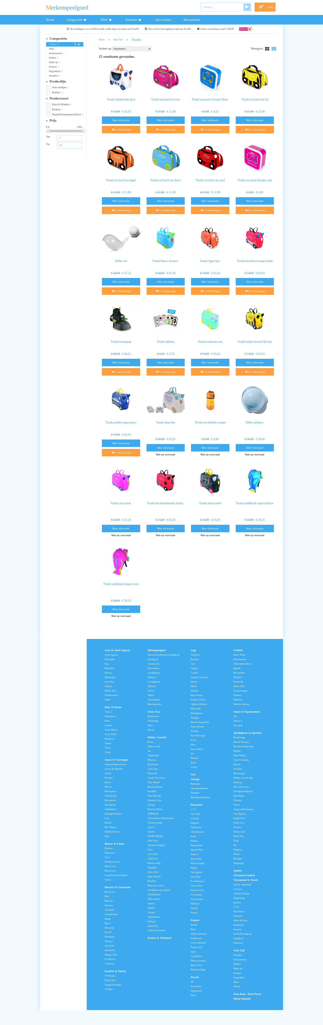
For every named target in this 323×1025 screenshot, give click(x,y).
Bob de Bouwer (241, 742)
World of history (241, 704)
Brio (107, 896)
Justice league (240, 690)
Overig (151, 804)
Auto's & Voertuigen (116, 759)
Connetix (109, 963)
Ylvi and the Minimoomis (161, 818)
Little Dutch (111, 730)
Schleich (238, 650)
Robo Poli (238, 836)
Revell (108, 932)
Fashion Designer (156, 845)
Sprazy (151, 903)
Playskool (110, 738)
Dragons (195, 823)
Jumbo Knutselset (157, 930)
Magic (194, 867)
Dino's (236, 854)
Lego (193, 650)
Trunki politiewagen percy (120, 422)
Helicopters (110, 791)
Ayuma (194, 908)
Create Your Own (156, 778)
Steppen (152, 677)
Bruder (108, 822)
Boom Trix (110, 892)
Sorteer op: (105, 48)
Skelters (152, 686)
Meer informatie (121, 120)
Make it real (154, 746)
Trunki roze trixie (121, 503)
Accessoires (153, 664)
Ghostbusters (197, 832)
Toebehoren (111, 796)
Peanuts (237, 695)
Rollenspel (153, 716)
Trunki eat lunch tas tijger (121, 180)
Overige (195, 779)
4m (149, 751)
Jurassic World (198, 699)
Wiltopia (195, 903)
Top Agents (196, 872)
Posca (150, 742)
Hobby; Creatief (157, 737)
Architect (195, 655)
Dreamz (194, 758)
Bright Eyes (239, 818)
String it (152, 921)
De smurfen (239, 672)
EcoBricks (110, 959)
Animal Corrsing (199, 677)
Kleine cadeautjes (242, 884)
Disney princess (199, 933)
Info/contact (163, 19)
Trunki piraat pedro (210, 503)
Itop (107, 664)
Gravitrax (109, 945)
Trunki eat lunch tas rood (210, 180)
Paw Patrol (238, 796)
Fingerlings (239, 898)
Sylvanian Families (244, 875)
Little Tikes (110, 734)
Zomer (151, 690)
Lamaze (109, 725)
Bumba (237, 751)
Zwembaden (154, 699)
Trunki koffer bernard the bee (254, 341)
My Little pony (241, 787)
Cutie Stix (153, 769)
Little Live (238, 822)
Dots (193, 744)
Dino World (153, 782)
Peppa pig (238, 863)
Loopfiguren (154, 681)
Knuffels (152, 791)
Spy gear (237, 725)
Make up (53, 62)
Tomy (107, 752)
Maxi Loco (110, 866)
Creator (194, 672)
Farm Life (238, 681)
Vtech (108, 747)
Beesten (109, 778)
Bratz (193, 929)
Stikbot (108, 686)
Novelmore (196, 894)
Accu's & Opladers (114, 769)
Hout (107, 721)
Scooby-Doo (197, 899)
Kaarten (237, 902)
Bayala (237, 668)
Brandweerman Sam (243, 746)
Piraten (194, 841)
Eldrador (237, 677)
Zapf (193, 951)
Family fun (196, 827)
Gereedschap (111, 914)
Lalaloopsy (196, 938)
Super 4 (194, 854)
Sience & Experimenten (246, 711)
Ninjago (195, 717)
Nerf (193, 774)
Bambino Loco (112, 861)
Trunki (52, 44)
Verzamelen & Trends (245, 879)
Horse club (238, 686)
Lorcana (237, 889)
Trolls (236, 804)
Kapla (108, 919)
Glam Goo (153, 858)
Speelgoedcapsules (200, 797)
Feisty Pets (110, 980)
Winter (151, 695)
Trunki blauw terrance (165, 260)
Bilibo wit (121, 260)
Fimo (150, 849)
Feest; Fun (154, 711)
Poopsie (237, 929)
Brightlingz (239, 737)
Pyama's (53, 66)
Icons (193, 740)
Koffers (52, 57)
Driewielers (153, 668)
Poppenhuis (197, 845)
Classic (194, 668)
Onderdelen (110, 809)
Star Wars (109, 681)
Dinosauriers (239, 659)
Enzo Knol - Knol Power (247, 993)
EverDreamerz (198, 881)
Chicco (108, 712)
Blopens (152, 760)
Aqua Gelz (153, 926)
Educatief (109, 853)
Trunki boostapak (121, 341)
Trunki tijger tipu (210, 260)
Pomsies (237, 827)
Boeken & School (114, 843)
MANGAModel (155, 836)
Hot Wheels (110, 827)
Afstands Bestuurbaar (115, 764)
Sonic (193, 762)
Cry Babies (196, 956)
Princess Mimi (155, 809)
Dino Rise (196, 876)
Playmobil (196, 804)
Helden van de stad (243, 778)
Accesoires (196, 986)
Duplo (194, 686)
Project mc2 (197, 947)
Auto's (108, 773)
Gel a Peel (153, 854)
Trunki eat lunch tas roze (165, 99)
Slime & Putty (240, 920)
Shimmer (237, 916)
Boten (108, 782)
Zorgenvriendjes (113, 984)
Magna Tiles (111, 954)
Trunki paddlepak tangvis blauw (255, 503)
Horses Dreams (155, 787)
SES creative (154, 899)
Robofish (109, 668)
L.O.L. (236, 907)
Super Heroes (197, 726)
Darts (51, 48)
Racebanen (110, 800)
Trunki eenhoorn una (210, 341)
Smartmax (110, 936)
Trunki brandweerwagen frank (255, 260)
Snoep (151, 730)
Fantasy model (155, 822)
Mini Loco (110, 870)
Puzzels (195, 977)
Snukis (151, 831)
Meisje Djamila (242, 998)
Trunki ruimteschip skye (121, 99)
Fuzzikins (238, 938)
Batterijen (196, 784)
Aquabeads (153, 755)
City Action (196, 885)
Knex (107, 923)
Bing (236, 840)
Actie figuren (111, 655)
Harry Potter (197, 695)
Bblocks (109, 901)
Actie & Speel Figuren (117, 650)
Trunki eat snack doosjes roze (254, 180)
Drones (108, 787)
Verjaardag (153, 721)
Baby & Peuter (113, 707)
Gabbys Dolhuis (199, 704)
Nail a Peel (153, 872)
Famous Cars (197, 890)
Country (195, 818)
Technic (195, 731)
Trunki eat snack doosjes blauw (210, 99)
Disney (194, 681)
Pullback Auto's (112, 831)
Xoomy (151, 912)
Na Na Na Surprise (242, 934)
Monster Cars (154, 800)
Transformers (111, 695)
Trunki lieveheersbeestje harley (165, 503)
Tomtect (109, 941)
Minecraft (196, 708)
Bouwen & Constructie (117, 887)
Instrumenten (55, 53)
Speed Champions (200, 722)
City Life (195, 814)
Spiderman (110, 677)
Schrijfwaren (154, 894)
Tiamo (108, 743)
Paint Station (154, 876)
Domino (109, 905)
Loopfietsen (154, 672)
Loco (107, 857)
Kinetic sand (154, 863)
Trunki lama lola (165, 422)
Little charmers (198, 942)
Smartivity (110, 950)
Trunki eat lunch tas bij (254, 99)
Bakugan (238, 858)
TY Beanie (110, 976)
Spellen (237, 870)
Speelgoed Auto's (113, 813)
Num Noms (239, 911)
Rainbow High (198, 969)
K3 (234, 845)
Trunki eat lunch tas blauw (165, 180)
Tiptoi (108, 879)
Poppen (195, 920)
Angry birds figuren (243, 809)
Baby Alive (196, 965)
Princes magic (198, 863)
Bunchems (153, 764)
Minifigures (197, 713)
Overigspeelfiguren (243, 791)
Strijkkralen (154, 917)
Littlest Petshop (241, 893)
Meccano (109, 927)
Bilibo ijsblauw (255, 422)
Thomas (237, 800)
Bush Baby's (239, 755)
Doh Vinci (153, 840)
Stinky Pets (110, 690)
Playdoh (152, 881)
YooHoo (109, 989)
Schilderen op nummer (159, 890)
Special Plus (197, 850)
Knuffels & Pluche (115, 971)
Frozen (236, 764)
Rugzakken (55, 71)
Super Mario (197, 749)
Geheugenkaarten (199, 788)
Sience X (237, 721)
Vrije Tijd (118, 39)
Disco (150, 725)
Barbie (194, 924)
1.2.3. (193, 809)
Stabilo (151, 908)
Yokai (108, 699)
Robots (108, 672)
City (193, 664)
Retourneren (192, 19)
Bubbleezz (238, 925)
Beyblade (109, 659)
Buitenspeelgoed (157, 650)
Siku (107, 836)
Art (192, 753)
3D (192, 982)
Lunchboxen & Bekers (116, 875)
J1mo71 (152, 827)
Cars (107, 818)
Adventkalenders (242, 664)
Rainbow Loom (155, 885)
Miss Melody (154, 796)
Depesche (152, 773)
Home (50, 19)
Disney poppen (198, 960)
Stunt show (196, 859)
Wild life (237, 699)
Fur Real (237, 769)
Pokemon (238, 943)
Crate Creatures (241, 760)
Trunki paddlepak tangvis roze (121, 584)
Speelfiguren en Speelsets (247, 732)
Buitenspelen (154, 704)
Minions (237, 782)
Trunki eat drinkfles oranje (210, 422)
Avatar (194, 767)
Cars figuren (239, 813)
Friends (194, 690)
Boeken (109, 848)
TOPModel (153, 813)
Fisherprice (110, 716)
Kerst (193, 836)
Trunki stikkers (165, 341)
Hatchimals (239, 773)
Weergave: (257, 48)
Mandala (152, 867)
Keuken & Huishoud (159, 937)
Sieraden (53, 75)
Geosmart (109, 910)
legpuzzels (196, 990)
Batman (195, 659)
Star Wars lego (198, 735)
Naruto (194, 912)
